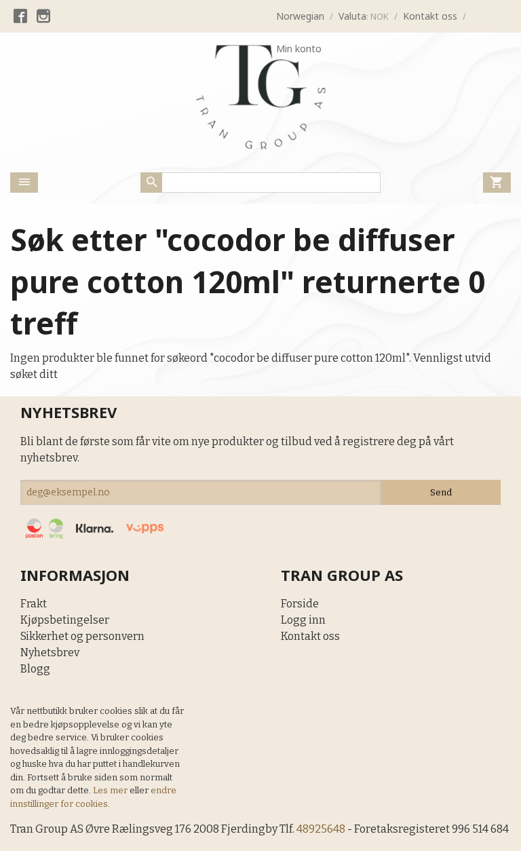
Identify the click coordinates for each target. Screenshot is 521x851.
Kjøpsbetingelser (64, 619)
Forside (300, 603)
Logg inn (303, 619)
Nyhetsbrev (49, 652)
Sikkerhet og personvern (82, 636)
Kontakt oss (310, 636)
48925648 (320, 828)
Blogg (35, 668)
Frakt (33, 603)
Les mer (111, 790)
